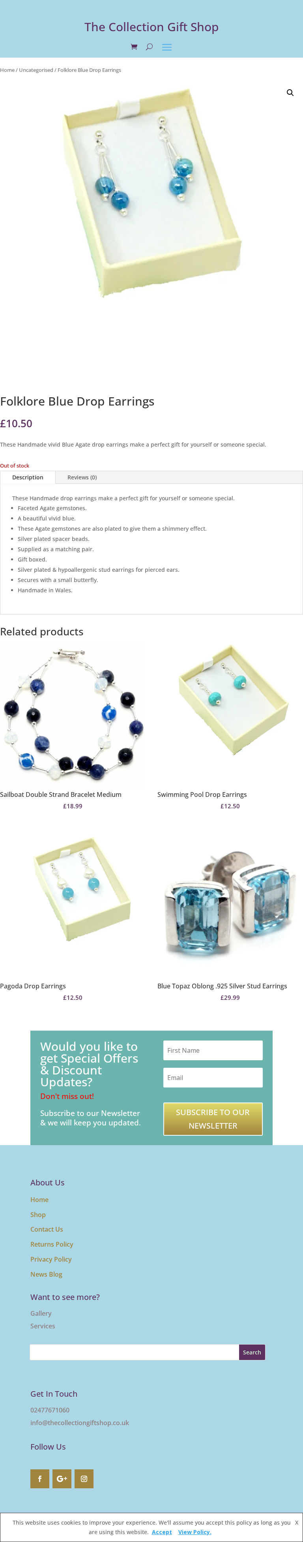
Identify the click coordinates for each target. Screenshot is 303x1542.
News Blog (46, 1274)
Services (42, 1326)
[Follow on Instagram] (84, 1478)
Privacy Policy (51, 1259)
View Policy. (194, 1532)
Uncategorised (36, 69)
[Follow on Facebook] (39, 1478)
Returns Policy (51, 1244)
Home (7, 69)
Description (27, 477)
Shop (38, 1214)
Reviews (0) (82, 477)
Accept (162, 1532)
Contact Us (46, 1229)
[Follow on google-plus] (61, 1478)
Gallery (41, 1313)
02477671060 (49, 1410)
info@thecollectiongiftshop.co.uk (79, 1422)
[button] (290, 93)
